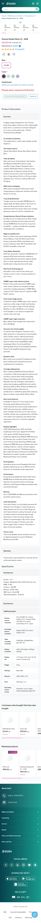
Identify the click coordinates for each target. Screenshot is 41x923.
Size (3, 60)
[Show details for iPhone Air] (10, 758)
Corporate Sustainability (18, 912)
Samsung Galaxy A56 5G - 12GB (27, 768)
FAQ (10, 918)
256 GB (6, 65)
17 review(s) (19, 49)
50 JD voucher (13, 752)
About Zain (28, 918)
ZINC (5, 912)
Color (4, 72)
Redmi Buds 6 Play (9, 729)
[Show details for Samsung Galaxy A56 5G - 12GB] (27, 758)
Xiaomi (15, 46)
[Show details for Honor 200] (27, 720)
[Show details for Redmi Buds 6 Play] (10, 720)
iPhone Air (6, 767)
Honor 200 (23, 729)
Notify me (33, 96)
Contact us (18, 918)
